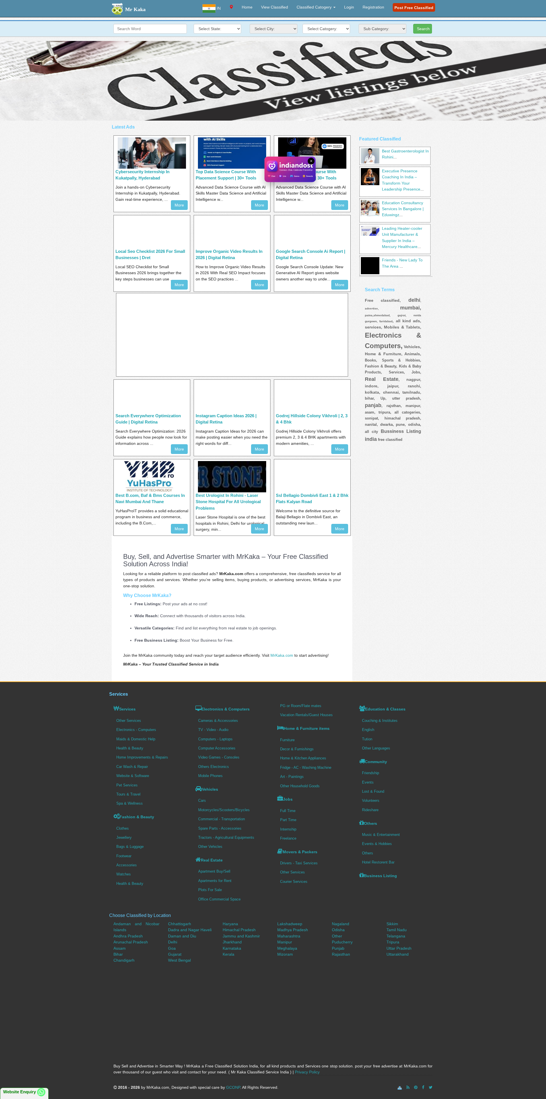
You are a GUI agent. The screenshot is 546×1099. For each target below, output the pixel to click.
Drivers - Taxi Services (299, 863)
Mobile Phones (210, 776)
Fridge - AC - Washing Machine (305, 767)
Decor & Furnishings (297, 749)
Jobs (288, 799)
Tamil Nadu (396, 929)
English (368, 730)
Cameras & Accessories (218, 720)
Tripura (392, 942)
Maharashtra (288, 936)
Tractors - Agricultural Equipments (226, 837)
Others (370, 823)
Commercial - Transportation (221, 819)
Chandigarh (124, 960)
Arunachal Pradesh (130, 942)
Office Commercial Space (219, 899)
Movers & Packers (300, 852)
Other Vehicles (210, 846)
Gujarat (174, 954)
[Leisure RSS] (408, 1087)
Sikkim (392, 924)
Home (247, 7)
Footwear (123, 856)
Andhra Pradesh (128, 936)
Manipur (284, 942)
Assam (119, 948)
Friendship (370, 773)
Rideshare (370, 810)
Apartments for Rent (214, 881)
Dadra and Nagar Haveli (190, 929)
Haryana (230, 924)
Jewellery (124, 837)
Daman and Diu (182, 936)
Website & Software (132, 776)
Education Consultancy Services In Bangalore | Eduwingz (403, 209)
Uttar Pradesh (398, 948)
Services (127, 709)
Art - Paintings (292, 776)
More (179, 205)
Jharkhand (232, 942)
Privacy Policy (307, 1072)
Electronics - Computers (136, 730)
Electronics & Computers (225, 709)
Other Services (128, 720)
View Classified (274, 7)
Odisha (338, 929)
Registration (373, 7)
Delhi (172, 942)
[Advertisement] (273, 81)
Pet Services (127, 785)
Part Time (288, 820)
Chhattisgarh (179, 924)
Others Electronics (213, 767)
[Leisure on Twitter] (431, 1087)
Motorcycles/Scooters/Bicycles (224, 810)
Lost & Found (373, 791)
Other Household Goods (300, 786)
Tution (367, 739)
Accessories (126, 865)
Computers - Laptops (215, 739)
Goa (172, 948)
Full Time (287, 811)
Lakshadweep (289, 924)
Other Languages (376, 748)
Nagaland (340, 924)
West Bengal (179, 960)
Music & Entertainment (381, 834)
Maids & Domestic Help (135, 739)
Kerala (228, 954)
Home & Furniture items (307, 728)
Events (368, 782)
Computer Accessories (216, 748)
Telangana (395, 936)
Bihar (118, 954)
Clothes (122, 828)
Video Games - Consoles (218, 757)
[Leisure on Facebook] (423, 1087)
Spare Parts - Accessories (219, 828)
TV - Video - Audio (213, 730)
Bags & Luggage (130, 846)
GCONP (233, 1087)
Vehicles (210, 789)
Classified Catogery (315, 7)
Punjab (338, 948)
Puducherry (342, 942)
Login (349, 7)
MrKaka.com (281, 655)
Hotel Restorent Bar (378, 862)
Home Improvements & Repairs (142, 757)
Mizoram (285, 954)
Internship (288, 829)
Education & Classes (385, 709)
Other (337, 936)
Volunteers (370, 800)
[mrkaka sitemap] (400, 1087)
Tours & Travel (128, 794)
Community (376, 761)
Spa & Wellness (129, 803)
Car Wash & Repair (132, 767)
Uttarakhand (397, 954)
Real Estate (212, 860)
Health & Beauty (129, 748)
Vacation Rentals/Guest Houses (306, 715)
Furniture (287, 740)
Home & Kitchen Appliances (303, 758)
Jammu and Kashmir (241, 936)
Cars (202, 800)
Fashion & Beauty (136, 817)
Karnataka (232, 948)
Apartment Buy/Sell (214, 871)
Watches (123, 874)
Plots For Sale (210, 890)
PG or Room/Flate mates (300, 706)
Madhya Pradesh (292, 929)
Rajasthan (341, 954)
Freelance (288, 838)
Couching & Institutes (380, 720)
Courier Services (293, 881)
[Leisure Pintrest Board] (415, 1087)
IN (218, 8)
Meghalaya (287, 948)
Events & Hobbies (377, 844)
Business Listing (380, 875)
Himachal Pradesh (239, 929)
